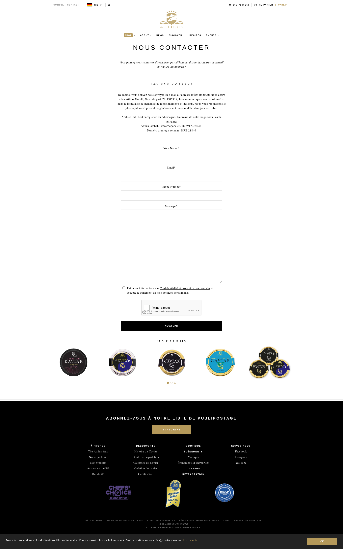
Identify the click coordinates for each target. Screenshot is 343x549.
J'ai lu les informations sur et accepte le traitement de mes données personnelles (170, 290)
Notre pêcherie (98, 457)
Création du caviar (145, 468)
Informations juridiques (173, 524)
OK (322, 541)
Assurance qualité (98, 468)
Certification (145, 474)
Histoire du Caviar (145, 451)
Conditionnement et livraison (242, 520)
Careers (193, 468)
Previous (56, 361)
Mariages (193, 457)
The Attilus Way (98, 451)
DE (96, 4)
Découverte (145, 446)
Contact (73, 5)
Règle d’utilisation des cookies (199, 520)
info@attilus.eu (200, 95)
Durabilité (98, 474)
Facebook (241, 451)
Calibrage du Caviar (145, 463)
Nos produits (98, 463)
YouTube (241, 463)
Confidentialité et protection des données (185, 288)
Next (286, 361)
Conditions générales (161, 520)
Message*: (171, 206)
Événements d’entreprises (193, 463)
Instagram (241, 457)
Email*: (171, 167)
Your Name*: (171, 148)
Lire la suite (190, 540)
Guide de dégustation (146, 457)
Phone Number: (171, 187)
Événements (193, 451)
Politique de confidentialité (125, 520)
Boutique (193, 446)
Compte (58, 5)
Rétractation (193, 474)
